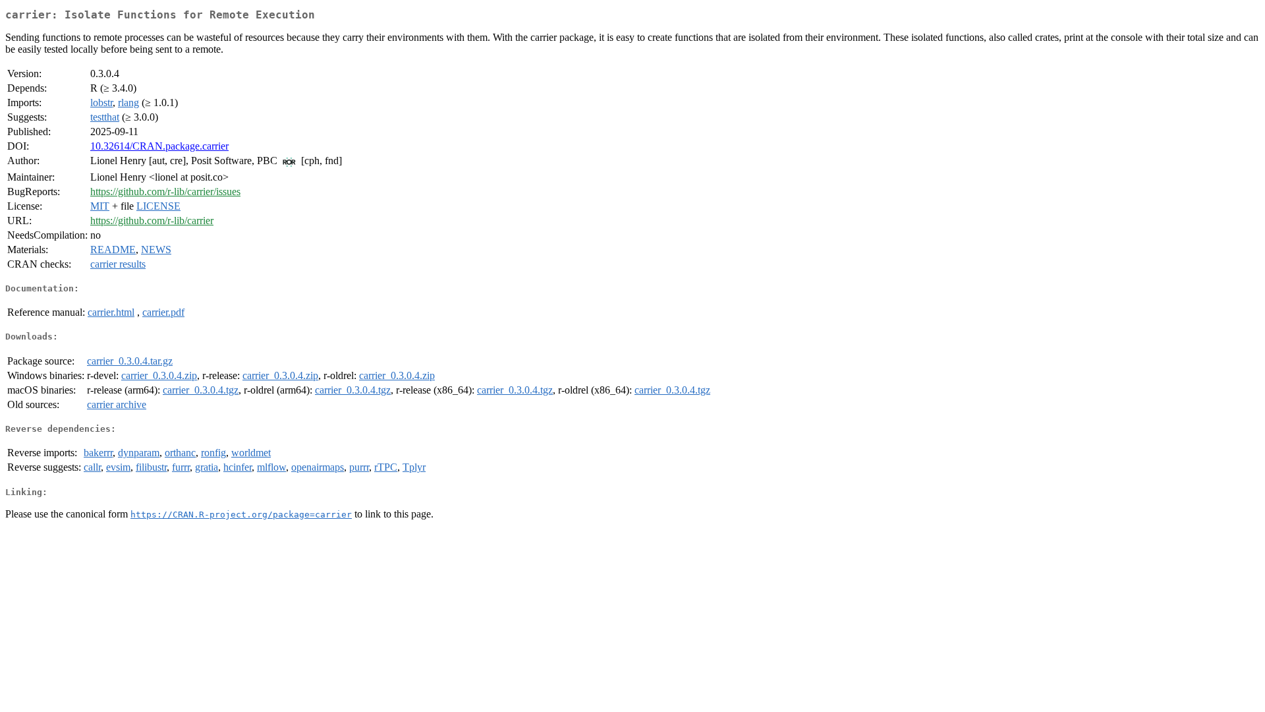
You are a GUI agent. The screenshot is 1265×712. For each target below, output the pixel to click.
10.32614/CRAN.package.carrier (159, 146)
